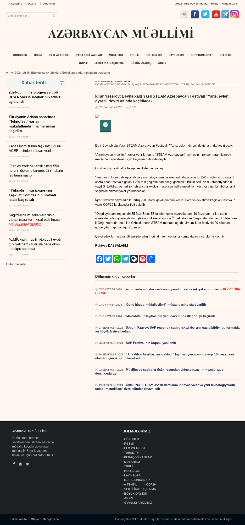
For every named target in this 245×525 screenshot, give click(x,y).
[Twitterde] (206, 17)
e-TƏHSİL (226, 55)
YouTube (21, 464)
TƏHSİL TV (131, 452)
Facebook (14, 464)
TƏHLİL (134, 55)
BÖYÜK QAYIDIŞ (141, 63)
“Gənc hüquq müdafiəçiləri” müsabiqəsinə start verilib (165, 304)
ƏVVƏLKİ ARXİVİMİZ (138, 502)
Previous (7, 73)
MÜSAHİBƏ (116, 55)
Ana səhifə (15, 3)
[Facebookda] (195, 17)
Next (11, 73)
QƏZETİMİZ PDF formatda (191, 3)
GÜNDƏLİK (20, 55)
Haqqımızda (229, 3)
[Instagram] (234, 17)
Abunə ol (49, 3)
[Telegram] (225, 17)
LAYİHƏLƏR (176, 55)
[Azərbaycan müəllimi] (121, 32)
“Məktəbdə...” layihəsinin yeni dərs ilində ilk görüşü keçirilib (169, 316)
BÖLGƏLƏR (154, 55)
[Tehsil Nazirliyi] (185, 17)
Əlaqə (214, 3)
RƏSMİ (38, 55)
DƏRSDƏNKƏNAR (202, 55)
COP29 (83, 63)
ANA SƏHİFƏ (102, 81)
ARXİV (162, 63)
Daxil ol (32, 3)
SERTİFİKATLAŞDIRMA (109, 63)
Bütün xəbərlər (16, 264)
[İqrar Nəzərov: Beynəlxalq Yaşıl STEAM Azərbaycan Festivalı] (97, 117)
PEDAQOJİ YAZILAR (89, 55)
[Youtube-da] (216, 17)
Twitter (27, 464)
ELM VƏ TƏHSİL (59, 55)
